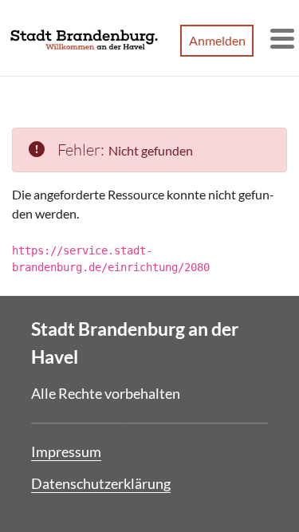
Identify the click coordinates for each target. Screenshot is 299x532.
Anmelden (217, 40)
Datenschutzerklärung (101, 483)
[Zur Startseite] (84, 38)
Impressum (66, 451)
